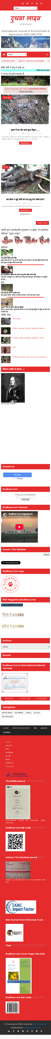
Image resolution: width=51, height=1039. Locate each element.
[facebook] (13, 1031)
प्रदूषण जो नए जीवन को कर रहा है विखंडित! (22, 61)
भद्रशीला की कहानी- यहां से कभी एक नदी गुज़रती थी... (30, 357)
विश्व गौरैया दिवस (7, 717)
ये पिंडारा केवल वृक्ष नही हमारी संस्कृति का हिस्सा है (28, 328)
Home (6, 728)
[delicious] (27, 3)
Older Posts (42, 223)
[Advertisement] (25, 435)
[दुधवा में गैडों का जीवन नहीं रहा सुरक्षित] (7, 302)
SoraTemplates (39, 1024)
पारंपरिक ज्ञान (9, 763)
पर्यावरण (28, 713)
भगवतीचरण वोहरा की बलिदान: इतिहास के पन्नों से (28, 338)
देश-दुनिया (8, 97)
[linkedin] (23, 3)
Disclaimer (10, 766)
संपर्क (14, 347)
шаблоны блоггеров (31, 1028)
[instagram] (32, 3)
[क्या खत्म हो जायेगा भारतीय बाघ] (7, 288)
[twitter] (18, 1031)
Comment (41, 699)
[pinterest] (37, 3)
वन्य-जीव (37, 713)
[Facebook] (9, 2)
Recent (9, 699)
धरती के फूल (16, 319)
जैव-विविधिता (19, 713)
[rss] (41, 3)
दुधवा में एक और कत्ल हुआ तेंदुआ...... (25, 130)
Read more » (25, 143)
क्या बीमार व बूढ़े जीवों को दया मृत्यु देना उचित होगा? (25, 199)
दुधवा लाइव (25, 19)
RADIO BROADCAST (21, 728)
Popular (25, 699)
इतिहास (8, 759)
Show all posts (25, 91)
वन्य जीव (8, 756)
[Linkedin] (13, 2)
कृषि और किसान (7, 713)
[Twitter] (18, 2)
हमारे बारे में (44, 728)
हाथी (7, 167)
